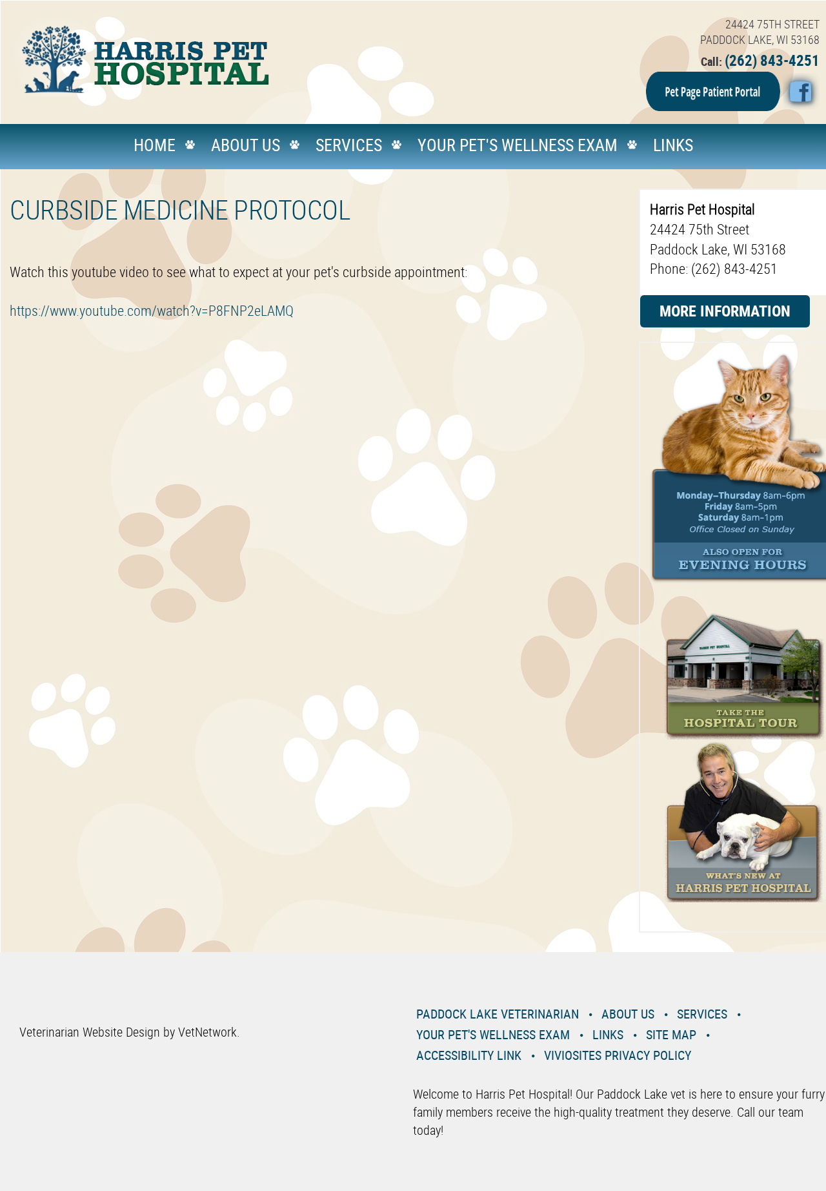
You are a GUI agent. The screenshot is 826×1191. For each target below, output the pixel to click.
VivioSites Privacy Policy (617, 1055)
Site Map (671, 1034)
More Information (725, 310)
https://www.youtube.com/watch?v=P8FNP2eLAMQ (152, 310)
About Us (245, 145)
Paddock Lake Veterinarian (497, 1013)
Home (155, 145)
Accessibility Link (468, 1055)
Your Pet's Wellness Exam (518, 145)
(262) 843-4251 (772, 60)
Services (349, 145)
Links (673, 145)
